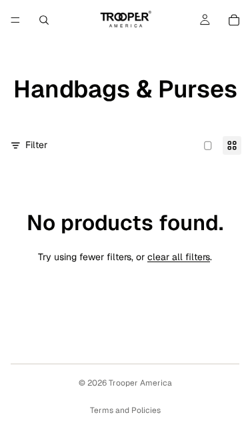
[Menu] (15, 20)
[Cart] (234, 20)
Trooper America (140, 383)
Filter (36, 145)
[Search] (44, 20)
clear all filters (178, 257)
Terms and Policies (125, 410)
